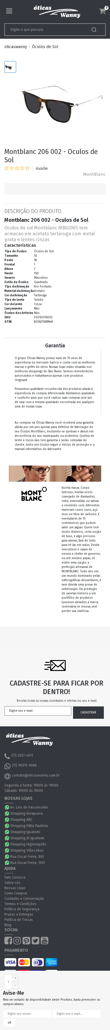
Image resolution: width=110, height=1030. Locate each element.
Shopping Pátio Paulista (29, 826)
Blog (7, 925)
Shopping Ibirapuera (26, 813)
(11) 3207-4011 (22, 755)
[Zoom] (10, 67)
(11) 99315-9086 (24, 765)
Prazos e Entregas (18, 914)
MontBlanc (94, 174)
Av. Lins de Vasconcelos (29, 807)
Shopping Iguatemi (25, 832)
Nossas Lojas (15, 888)
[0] (102, 11)
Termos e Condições (20, 904)
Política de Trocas (18, 920)
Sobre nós (12, 883)
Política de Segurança (21, 909)
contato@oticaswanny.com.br (36, 775)
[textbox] (45, 29)
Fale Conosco (15, 877)
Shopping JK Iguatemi (27, 838)
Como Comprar (15, 893)
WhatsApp (7, 807)
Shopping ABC (21, 820)
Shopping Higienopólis (28, 844)
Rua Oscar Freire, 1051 (27, 863)
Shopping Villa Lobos (27, 850)
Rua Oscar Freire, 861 (27, 857)
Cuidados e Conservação (24, 899)
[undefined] (62, 104)
